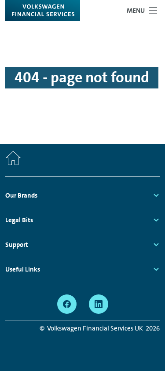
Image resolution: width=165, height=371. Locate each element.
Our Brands (21, 195)
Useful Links (22, 269)
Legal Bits (19, 220)
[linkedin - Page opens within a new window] (98, 304)
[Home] (13, 160)
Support (16, 244)
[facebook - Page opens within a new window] (67, 304)
